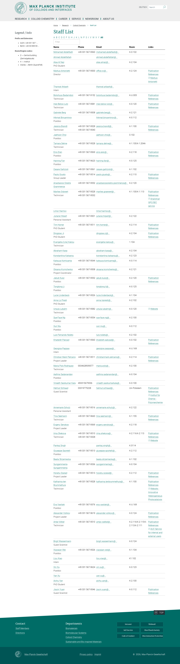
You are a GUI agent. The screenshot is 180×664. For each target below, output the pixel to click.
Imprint (97, 654)
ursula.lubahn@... (104, 309)
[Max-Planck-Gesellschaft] (20, 654)
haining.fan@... (103, 160)
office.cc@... (102, 71)
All (102, 37)
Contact (20, 623)
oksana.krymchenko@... (107, 269)
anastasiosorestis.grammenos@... (112, 183)
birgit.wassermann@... (106, 541)
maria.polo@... (103, 366)
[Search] (164, 7)
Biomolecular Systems (76, 633)
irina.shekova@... (104, 433)
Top (161, 612)
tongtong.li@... (103, 286)
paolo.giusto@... (103, 174)
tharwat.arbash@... (105, 86)
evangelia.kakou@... (105, 242)
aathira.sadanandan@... (107, 374)
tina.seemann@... (104, 416)
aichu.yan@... (102, 580)
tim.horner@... (102, 225)
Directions (20, 633)
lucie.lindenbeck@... (105, 295)
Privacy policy (86, 654)
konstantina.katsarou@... (108, 255)
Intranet (128, 624)
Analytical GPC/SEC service (154, 202)
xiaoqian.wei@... (104, 550)
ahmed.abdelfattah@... (107, 57)
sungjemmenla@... (105, 464)
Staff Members (22, 628)
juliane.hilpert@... (104, 216)
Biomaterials (71, 628)
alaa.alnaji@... (103, 62)
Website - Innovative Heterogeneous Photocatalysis (155, 494)
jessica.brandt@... (104, 126)
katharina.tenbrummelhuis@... (110, 481)
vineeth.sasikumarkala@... (108, 383)
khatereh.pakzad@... (105, 340)
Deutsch (143, 7)
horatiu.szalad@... (104, 473)
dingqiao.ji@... (103, 233)
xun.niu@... (101, 326)
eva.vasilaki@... (103, 504)
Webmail (152, 624)
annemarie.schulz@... (106, 407)
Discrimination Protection (152, 636)
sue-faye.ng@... (103, 317)
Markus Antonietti (152, 80)
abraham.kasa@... (104, 250)
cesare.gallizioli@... (105, 169)
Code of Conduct (128, 636)
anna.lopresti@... (104, 300)
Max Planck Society (152, 630)
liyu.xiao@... (102, 558)
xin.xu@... (100, 567)
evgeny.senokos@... (105, 424)
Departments (74, 623)
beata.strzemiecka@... (106, 459)
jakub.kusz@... (103, 278)
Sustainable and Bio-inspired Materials (83, 641)
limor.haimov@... (104, 211)
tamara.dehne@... (104, 143)
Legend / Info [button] (23, 32)
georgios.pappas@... (105, 348)
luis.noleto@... (103, 335)
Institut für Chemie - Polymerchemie (155, 399)
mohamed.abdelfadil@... (107, 52)
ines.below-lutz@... (105, 104)
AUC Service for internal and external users (155, 532)
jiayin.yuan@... (103, 589)
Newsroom (92, 19)
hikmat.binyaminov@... (107, 117)
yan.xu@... (101, 575)
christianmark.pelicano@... (108, 357)
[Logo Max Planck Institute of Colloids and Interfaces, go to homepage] (64, 8)
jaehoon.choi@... (104, 135)
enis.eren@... (102, 152)
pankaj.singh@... (104, 445)
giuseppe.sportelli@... (106, 450)
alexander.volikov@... (106, 513)
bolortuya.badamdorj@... (107, 95)
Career (63, 19)
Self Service (128, 630)
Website (154, 309)
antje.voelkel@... (103, 522)
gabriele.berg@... (104, 112)
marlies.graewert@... (105, 191)
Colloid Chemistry (74, 637)
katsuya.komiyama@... (107, 260)
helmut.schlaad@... (105, 388)
